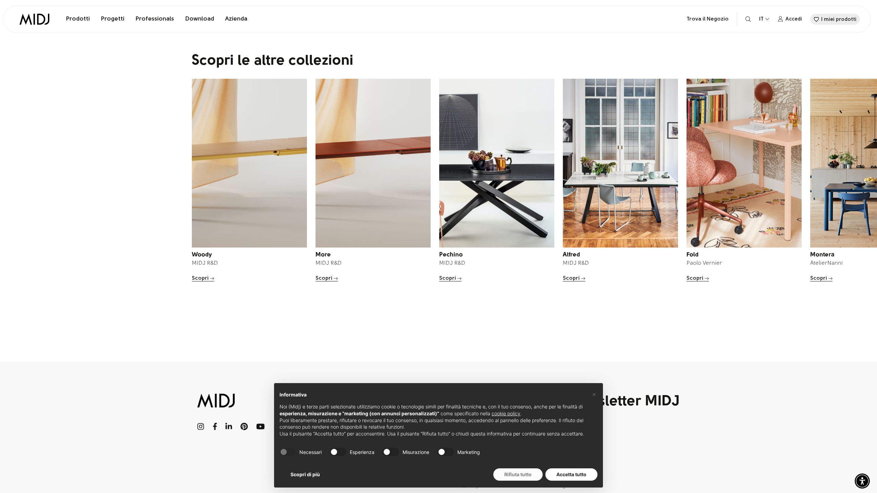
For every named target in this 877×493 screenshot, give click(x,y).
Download (199, 19)
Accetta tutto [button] (571, 474)
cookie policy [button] (506, 413)
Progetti (112, 19)
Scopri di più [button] (305, 474)
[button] (862, 481)
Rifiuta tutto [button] (518, 474)
